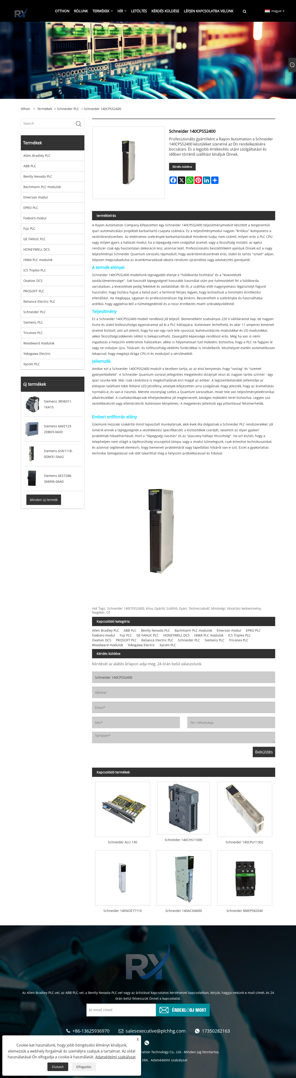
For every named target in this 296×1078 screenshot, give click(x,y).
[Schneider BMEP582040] (244, 876)
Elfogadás (83, 1067)
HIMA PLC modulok (37, 260)
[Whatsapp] (147, 1043)
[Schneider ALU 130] (122, 808)
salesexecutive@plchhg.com (156, 1031)
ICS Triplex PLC (34, 270)
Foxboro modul (34, 218)
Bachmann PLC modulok (42, 187)
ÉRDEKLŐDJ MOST (189, 1009)
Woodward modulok (38, 343)
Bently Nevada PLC (37, 176)
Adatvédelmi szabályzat (169, 1060)
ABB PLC (29, 166)
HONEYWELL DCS (36, 249)
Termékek (44, 109)
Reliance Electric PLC (39, 301)
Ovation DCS (33, 280)
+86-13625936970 (90, 1031)
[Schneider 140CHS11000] (183, 806)
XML (145, 1060)
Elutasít (58, 1067)
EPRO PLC (30, 207)
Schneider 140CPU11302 (244, 842)
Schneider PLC (68, 109)
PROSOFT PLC (33, 291)
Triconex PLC (33, 333)
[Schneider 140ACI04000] (183, 876)
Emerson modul (35, 197)
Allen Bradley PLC (36, 155)
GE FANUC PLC (34, 239)
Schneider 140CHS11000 (183, 840)
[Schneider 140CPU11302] (244, 808)
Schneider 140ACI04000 (183, 910)
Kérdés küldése (182, 167)
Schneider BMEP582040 (244, 910)
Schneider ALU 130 (122, 842)
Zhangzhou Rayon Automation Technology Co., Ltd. (143, 1052)
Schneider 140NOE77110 (122, 910)
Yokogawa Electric (37, 353)
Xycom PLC (31, 364)
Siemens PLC (33, 322)
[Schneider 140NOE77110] (122, 876)
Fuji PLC (29, 228)
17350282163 (216, 1031)
